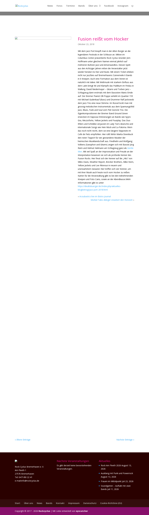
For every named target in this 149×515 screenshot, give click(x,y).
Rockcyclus (44, 511)
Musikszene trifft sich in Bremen (41, 375)
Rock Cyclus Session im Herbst (39, 411)
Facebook (109, 6)
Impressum (74, 503)
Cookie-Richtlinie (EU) (111, 503)
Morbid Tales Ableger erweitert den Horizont (112, 200)
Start (17, 503)
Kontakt (60, 503)
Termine (70, 6)
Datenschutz (89, 503)
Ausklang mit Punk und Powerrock (117, 473)
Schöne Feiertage (30, 303)
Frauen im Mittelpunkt (111, 481)
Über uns (92, 6)
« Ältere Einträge (22, 439)
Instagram (123, 6)
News (50, 6)
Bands (81, 6)
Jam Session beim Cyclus (34, 267)
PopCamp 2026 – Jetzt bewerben (40, 339)
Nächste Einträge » (125, 439)
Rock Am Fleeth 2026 (111, 465)
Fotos (59, 6)
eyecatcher (82, 511)
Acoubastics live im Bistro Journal (95, 196)
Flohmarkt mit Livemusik (35, 231)
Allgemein (37, 235)
